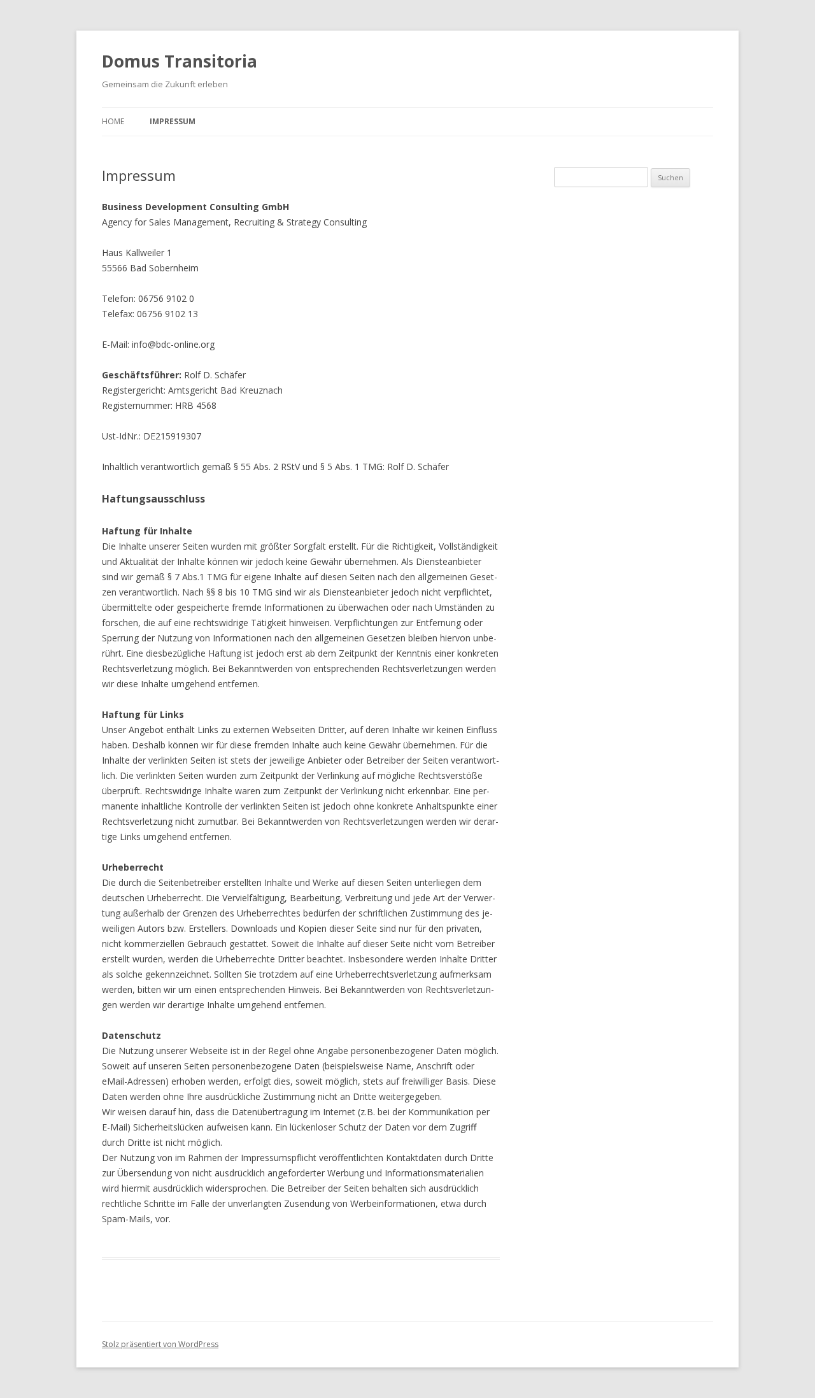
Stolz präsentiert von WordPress (160, 1344)
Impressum (172, 121)
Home (113, 121)
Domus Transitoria (179, 61)
